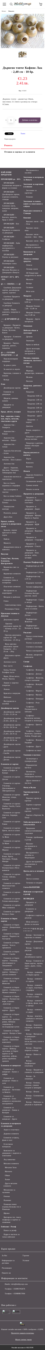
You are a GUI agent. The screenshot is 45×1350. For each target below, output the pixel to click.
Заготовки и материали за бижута (34, 178)
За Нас (4, 1255)
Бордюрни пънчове (34, 583)
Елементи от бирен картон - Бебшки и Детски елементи (10, 972)
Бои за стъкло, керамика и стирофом (11, 484)
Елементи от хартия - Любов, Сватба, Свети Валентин (11, 806)
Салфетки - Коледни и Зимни (34, 685)
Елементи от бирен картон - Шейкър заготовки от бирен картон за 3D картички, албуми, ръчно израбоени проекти (10, 1053)
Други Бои (8, 517)
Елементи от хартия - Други (11, 893)
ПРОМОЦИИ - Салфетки (8, 238)
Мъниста (7, 543)
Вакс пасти (8, 666)
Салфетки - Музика (34, 695)
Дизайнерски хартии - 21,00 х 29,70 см (11, 732)
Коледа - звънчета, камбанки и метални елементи (34, 1018)
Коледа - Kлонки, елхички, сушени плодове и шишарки (33, 1085)
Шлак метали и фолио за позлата (32, 923)
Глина (6, 601)
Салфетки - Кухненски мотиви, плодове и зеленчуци (33, 718)
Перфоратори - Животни (31, 620)
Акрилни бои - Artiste (9, 445)
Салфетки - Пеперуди (35, 699)
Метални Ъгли (10, 1167)
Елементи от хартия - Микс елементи (11, 906)
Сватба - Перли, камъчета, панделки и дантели (11, 312)
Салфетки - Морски (34, 691)
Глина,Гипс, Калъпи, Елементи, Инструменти (10, 561)
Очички (7, 1196)
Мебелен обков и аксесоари (31, 332)
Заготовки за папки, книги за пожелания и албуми (33, 203)
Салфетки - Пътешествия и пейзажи (31, 709)
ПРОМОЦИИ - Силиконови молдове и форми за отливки (11, 185)
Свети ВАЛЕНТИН (32, 887)
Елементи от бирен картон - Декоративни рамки (11, 927)
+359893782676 (19, 1289)
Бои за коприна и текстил (10, 491)
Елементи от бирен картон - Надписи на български (10, 936)
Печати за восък (32, 489)
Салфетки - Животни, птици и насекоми (34, 679)
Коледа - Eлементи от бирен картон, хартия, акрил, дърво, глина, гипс (34, 964)
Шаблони (7, 697)
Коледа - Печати (32, 1092)
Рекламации (7, 1268)
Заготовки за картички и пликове (34, 185)
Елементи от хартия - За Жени (11, 836)
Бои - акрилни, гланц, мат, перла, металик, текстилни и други (10, 418)
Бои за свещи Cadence (13, 496)
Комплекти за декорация (29, 253)
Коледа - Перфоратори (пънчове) (30, 1063)
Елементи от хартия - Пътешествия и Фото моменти (11, 867)
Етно (3, 384)
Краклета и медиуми (12, 693)
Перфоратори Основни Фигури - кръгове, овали (32, 593)
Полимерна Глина (12, 609)
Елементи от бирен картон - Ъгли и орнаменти (10, 945)
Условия (25, 1260)
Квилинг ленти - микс (32, 229)
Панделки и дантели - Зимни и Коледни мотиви (34, 445)
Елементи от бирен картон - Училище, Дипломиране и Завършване (10, 962)
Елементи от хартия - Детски (11, 778)
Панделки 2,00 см (34, 404)
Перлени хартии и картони (33, 799)
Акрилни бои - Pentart (9, 432)
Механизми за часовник (8, 1191)
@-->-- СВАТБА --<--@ (10, 284)
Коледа (6, 380)
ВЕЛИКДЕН (29, 899)
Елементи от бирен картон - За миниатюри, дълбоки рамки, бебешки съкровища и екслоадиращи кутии (11, 1020)
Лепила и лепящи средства (31, 260)
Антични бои (9, 464)
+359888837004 (19, 1294)
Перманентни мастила (31, 766)
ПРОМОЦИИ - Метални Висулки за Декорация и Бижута (10, 270)
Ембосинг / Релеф (8, 1227)
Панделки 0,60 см (34, 396)
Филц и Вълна (30, 787)
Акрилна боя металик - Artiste (11, 452)
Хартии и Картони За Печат (34, 816)
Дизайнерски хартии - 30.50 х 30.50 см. (11, 726)
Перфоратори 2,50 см (34, 572)
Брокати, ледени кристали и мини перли (9, 532)
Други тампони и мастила (32, 782)
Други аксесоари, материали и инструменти (32, 351)
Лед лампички (9, 1160)
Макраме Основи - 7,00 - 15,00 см (33, 307)
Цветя (28, 875)
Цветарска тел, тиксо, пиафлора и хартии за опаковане (11, 1219)
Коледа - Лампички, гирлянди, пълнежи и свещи (33, 1027)
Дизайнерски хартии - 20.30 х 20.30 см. (11, 719)
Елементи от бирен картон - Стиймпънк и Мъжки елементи (11, 990)
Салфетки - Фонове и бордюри (34, 741)
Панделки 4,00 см (34, 412)
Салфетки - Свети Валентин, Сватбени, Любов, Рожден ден (33, 733)
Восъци (29, 367)
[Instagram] (10, 1299)
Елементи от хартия (9, 764)
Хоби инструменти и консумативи (32, 823)
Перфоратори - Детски (31, 614)
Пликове (29, 197)
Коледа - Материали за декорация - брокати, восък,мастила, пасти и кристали (34, 1039)
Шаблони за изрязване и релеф (33, 893)
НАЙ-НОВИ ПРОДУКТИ (6, 173)
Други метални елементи (10, 1185)
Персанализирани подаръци (10, 360)
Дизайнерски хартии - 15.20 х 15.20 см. (11, 713)
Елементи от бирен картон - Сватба (10, 953)
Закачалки (30, 341)
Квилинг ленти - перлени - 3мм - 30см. (34, 236)
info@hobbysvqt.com (19, 1284)
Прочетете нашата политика (22, 1333)
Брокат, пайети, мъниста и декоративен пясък (11, 524)
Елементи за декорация (8, 393)
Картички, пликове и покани (11, 374)
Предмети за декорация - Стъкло (33, 545)
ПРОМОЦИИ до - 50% (11, 179)
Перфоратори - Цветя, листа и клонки (34, 607)
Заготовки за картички (30, 191)
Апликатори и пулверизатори (31, 760)
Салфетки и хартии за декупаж (34, 916)
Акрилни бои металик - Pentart (9, 439)
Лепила (7, 689)
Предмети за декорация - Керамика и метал (33, 530)
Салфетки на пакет (33, 750)
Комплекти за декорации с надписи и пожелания (11, 1153)
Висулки (4, 554)
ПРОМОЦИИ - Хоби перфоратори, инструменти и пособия (11, 247)
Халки (7, 1179)
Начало (4, 11)
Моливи (29, 377)
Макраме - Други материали (32, 320)
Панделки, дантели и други (33, 387)
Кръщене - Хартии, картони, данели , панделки (10, 345)
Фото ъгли (30, 291)
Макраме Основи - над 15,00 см (33, 314)
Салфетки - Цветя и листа (33, 726)
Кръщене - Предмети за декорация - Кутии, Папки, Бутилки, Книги (11, 329)
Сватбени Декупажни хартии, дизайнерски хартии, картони (11, 290)
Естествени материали (7, 1145)
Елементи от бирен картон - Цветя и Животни (10, 981)
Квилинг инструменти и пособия (31, 846)
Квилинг (27, 218)
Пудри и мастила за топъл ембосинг (11, 1235)
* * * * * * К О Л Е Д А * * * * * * (33, 930)
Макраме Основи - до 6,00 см (34, 301)
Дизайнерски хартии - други (11, 745)
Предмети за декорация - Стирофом (34, 538)
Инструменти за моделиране (9, 592)
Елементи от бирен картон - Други (10, 1009)
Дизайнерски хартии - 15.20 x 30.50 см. (11, 739)
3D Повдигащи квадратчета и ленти (33, 274)
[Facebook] (4, 1299)
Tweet (23, 134)
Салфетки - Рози (33, 703)
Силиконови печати (34, 481)
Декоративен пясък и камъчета (11, 548)
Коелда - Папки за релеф (33, 1055)
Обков (7, 1175)
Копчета (29, 467)
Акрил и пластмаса (11, 1130)
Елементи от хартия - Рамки (11, 823)
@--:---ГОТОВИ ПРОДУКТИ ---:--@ (9, 354)
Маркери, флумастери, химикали (34, 372)
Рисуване (27, 633)
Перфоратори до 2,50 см (34, 567)
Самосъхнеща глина (13, 605)
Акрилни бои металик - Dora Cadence (11, 458)
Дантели (29, 426)
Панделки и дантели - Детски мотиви (34, 438)
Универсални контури (8, 508)
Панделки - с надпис (32, 421)
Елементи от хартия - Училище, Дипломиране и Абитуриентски (11, 787)
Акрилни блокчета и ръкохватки (34, 476)
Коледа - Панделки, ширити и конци (33, 1049)
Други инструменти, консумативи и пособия (34, 864)
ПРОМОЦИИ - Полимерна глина (9, 262)
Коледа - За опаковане (30, 1077)
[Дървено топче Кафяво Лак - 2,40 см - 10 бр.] (22, 47)
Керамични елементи (12, 574)
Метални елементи (11, 1163)
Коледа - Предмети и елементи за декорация (34, 1071)
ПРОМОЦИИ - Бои (11, 224)
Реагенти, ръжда (10, 513)
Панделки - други (34, 416)
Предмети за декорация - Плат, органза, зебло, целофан (32, 554)
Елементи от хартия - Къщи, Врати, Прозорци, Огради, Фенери (11, 857)
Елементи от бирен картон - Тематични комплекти (10, 1039)
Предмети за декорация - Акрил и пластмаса (33, 500)
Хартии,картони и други (31, 793)
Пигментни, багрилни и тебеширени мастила (33, 774)
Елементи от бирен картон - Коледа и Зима (11, 1032)
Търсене (25, 1255)
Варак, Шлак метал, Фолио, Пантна (11, 677)
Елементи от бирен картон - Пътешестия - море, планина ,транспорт (11, 1000)
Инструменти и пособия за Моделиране (32, 855)
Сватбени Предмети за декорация (11, 298)
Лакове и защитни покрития (10, 684)
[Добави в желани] (40, 113)
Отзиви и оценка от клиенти (19, 152)
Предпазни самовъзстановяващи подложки (33, 830)
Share (10, 134)
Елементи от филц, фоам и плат (10, 1139)
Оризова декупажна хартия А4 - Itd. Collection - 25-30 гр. (12, 637)
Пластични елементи (12, 587)
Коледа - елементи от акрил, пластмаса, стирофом (34, 987)
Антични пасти (10, 662)
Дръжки (29, 337)
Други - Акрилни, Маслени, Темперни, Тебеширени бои (10, 470)
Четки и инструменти (35, 651)
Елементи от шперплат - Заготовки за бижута (11, 1089)
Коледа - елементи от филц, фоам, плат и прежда (34, 1003)
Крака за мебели (32, 345)
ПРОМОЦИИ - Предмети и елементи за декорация (11, 230)
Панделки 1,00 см (34, 400)
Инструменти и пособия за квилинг (33, 246)
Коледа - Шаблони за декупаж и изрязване (34, 1103)
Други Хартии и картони (32, 810)
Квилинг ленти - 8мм (35, 241)
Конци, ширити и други (32, 431)
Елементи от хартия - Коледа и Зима (11, 913)
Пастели (29, 381)
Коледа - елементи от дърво (34, 1011)
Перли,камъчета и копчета (31, 454)
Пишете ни (6, 1273)
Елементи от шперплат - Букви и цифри (10, 1071)
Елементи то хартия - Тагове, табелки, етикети (11, 876)
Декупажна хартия (11, 620)
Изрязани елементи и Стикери (33, 212)
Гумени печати (32, 485)
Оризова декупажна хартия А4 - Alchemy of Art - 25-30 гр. (12, 627)
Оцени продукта (9, 139)
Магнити (8, 1171)
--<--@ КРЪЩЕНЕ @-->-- (10, 320)
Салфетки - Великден (35, 670)
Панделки (30, 392)
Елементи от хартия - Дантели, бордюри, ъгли (11, 815)
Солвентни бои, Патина (9, 501)
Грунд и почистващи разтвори (34, 637)
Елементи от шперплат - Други (9, 1118)
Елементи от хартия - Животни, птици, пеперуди (11, 797)
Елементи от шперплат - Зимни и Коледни (10, 1110)
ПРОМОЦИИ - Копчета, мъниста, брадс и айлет (9, 217)
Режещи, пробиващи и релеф (34, 838)
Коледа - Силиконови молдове (34, 1097)
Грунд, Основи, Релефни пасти (9, 671)
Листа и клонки (32, 879)
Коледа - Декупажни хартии (34, 943)
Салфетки (28, 666)
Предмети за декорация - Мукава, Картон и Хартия (33, 515)
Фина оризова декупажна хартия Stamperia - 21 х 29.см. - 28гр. (11, 647)
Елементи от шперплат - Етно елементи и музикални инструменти (11, 1100)
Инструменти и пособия (9, 702)
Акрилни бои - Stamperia (9, 426)
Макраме (11, 11)
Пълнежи (7, 1200)
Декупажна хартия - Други (12, 657)
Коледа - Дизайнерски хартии (33, 955)
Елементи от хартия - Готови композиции (11, 900)
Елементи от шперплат (11, 1065)
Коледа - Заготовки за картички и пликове (34, 936)
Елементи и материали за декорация (11, 1125)
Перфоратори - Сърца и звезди (34, 601)
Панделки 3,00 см (34, 408)
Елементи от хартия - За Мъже (11, 842)
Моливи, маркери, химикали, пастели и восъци (33, 360)
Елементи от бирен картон (9, 920)
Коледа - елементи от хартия (34, 980)
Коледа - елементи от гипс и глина (34, 995)
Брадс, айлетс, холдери (11, 412)
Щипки (7, 1213)
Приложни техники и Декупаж (10, 615)
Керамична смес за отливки (10, 568)
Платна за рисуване (34, 643)
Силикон (29, 287)
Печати (27, 471)
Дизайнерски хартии (12, 388)
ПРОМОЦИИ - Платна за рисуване (10, 256)
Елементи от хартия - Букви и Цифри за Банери (11, 770)
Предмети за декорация (8, 406)
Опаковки (28, 326)
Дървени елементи (11, 1134)
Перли (28, 459)
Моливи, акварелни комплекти (33, 656)
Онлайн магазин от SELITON (23, 1348)
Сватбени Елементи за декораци (11, 304)
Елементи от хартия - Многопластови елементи (11, 885)
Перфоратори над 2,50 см (32, 577)
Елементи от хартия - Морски (11, 849)
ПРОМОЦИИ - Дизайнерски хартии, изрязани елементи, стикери (11, 195)
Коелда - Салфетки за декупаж (34, 949)
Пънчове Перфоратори (33, 562)
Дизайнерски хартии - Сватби (11, 752)
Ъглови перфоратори (34, 587)
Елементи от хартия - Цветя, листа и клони (11, 829)
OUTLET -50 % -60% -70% (10, 278)
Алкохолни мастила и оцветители (11, 478)
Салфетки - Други (33, 746)
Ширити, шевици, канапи (10, 399)
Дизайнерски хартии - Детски (11, 758)
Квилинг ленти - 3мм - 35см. (34, 223)
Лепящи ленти (32, 269)
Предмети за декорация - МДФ (32, 523)
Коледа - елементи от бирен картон (34, 973)
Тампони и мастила (32, 755)
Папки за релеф (10, 1230)
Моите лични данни (23, 1340)
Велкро (29, 283)
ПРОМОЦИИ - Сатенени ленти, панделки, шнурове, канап (10, 207)
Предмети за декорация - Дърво (32, 508)
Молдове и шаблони (12, 597)
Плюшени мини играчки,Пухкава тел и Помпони (11, 1206)
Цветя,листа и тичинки (34, 871)
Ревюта (8, 145)
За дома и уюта (10, 365)
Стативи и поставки (34, 647)
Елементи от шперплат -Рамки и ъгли (10, 1080)
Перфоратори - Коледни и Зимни (32, 627)
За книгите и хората (12, 369)
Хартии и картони (33, 805)
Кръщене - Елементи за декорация (11, 338)
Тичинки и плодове (34, 883)
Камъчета (30, 463)
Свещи (26, 662)
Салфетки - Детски (34, 674)
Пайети (7, 539)
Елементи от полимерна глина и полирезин (10, 580)
